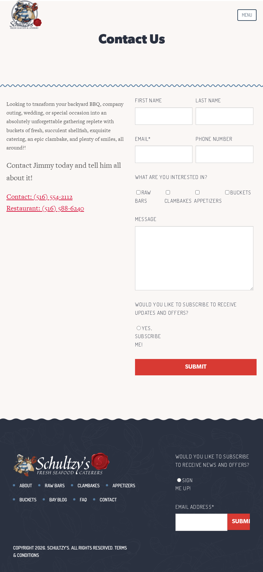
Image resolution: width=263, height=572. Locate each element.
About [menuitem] (26, 485)
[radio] (150, 336)
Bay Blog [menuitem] (58, 499)
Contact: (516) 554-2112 (39, 196)
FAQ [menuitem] (83, 499)
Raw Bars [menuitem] (55, 485)
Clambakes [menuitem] (89, 485)
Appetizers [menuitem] (124, 485)
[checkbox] (194, 197)
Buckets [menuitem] (28, 499)
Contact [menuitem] (108, 499)
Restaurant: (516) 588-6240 (45, 208)
